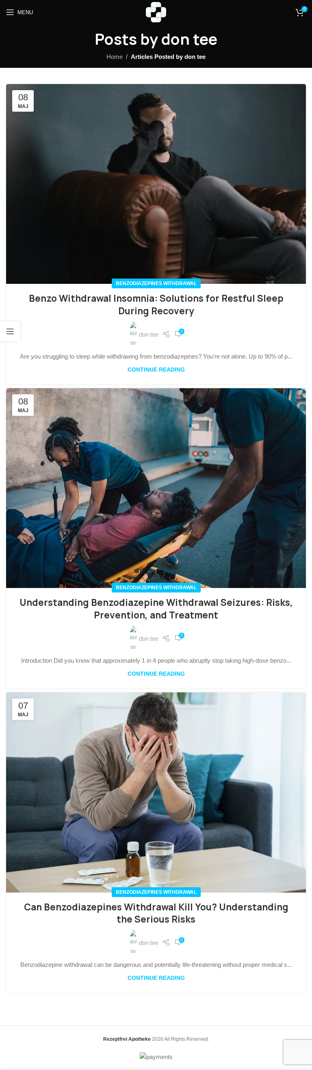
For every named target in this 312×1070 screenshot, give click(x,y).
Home (114, 56)
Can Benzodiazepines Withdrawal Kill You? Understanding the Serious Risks (156, 913)
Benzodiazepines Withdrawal (156, 283)
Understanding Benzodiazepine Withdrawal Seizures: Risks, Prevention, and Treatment (156, 609)
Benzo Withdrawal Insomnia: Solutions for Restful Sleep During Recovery (156, 304)
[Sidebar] (10, 331)
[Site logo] (156, 11)
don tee (189, 39)
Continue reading (156, 370)
